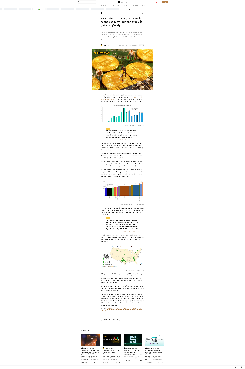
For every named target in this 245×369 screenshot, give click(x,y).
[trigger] (87, 2)
